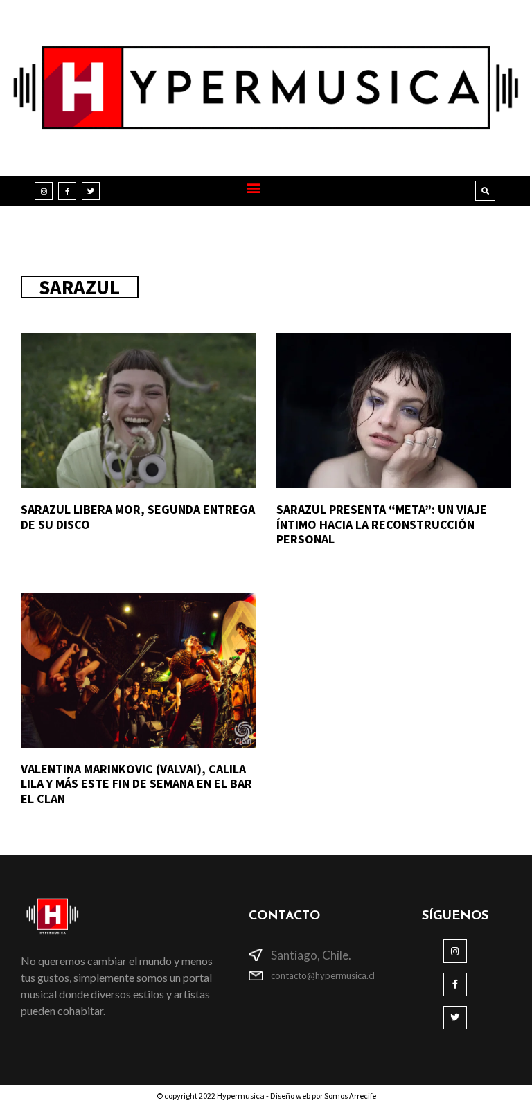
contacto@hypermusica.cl (323, 975)
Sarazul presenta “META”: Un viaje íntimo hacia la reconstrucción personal (381, 524)
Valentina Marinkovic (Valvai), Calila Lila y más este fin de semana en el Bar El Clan (136, 784)
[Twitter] (91, 191)
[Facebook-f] (67, 191)
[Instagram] (44, 191)
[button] (253, 187)
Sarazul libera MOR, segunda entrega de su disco (138, 516)
